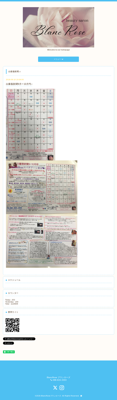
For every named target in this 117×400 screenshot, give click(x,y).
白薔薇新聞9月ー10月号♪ (19, 84)
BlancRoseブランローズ (51, 396)
